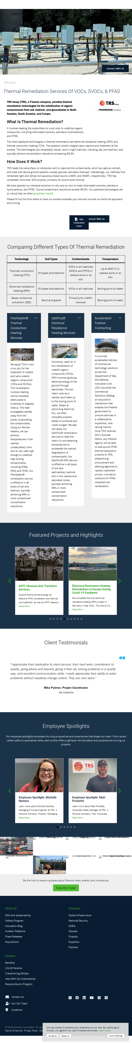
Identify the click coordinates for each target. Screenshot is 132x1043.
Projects (73, 943)
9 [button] (78, 619)
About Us (10, 915)
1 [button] (50, 619)
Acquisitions (12, 949)
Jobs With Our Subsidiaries (20, 985)
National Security (78, 927)
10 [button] (81, 619)
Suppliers (74, 949)
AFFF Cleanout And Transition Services (38, 587)
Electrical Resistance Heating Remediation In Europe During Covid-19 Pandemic (91, 589)
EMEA (72, 933)
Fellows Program (14, 927)
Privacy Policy (31, 1037)
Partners (73, 954)
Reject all (65, 1036)
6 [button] (68, 619)
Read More (24, 606)
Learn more (104, 1030)
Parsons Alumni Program (18, 991)
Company (74, 915)
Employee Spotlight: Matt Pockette (88, 806)
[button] (35, 318)
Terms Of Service (14, 1037)
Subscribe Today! (66, 895)
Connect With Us (115, 68)
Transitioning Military (17, 980)
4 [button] (61, 619)
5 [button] (64, 619)
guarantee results (43, 193)
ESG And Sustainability (18, 922)
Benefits (10, 970)
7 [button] (71, 619)
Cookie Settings (116, 1035)
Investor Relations (15, 938)
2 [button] (54, 619)
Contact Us (18, 1004)
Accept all (52, 1036)
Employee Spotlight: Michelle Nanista (38, 806)
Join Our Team (19, 1010)
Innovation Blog (14, 933)
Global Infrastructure (80, 922)
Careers (10, 963)
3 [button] (57, 619)
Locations (16, 1017)
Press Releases (13, 943)
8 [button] (74, 619)
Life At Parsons (13, 975)
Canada (73, 938)
